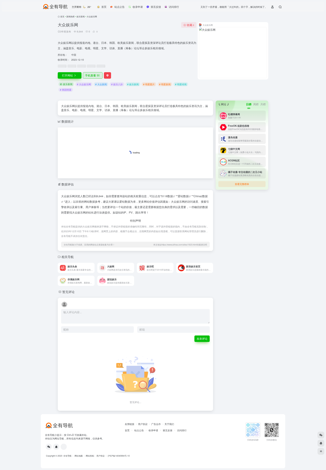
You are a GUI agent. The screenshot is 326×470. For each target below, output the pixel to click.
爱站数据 (183, 196)
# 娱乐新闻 (133, 84)
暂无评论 (68, 291)
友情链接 (129, 424)
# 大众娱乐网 (84, 84)
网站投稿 (90, 455)
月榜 (263, 104)
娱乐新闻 (81, 16)
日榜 (248, 104)
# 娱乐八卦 (117, 84)
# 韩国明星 (65, 89)
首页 (62, 16)
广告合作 (156, 424)
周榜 (256, 104)
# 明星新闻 (165, 84)
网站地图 (79, 455)
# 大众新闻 (101, 84)
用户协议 (143, 424)
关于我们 (169, 424)
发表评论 (202, 339)
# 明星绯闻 (181, 84)
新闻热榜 (70, 16)
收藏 (190, 25)
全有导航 (67, 455)
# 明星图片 (149, 84)
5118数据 (167, 196)
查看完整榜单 (242, 184)
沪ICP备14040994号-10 (119, 455)
